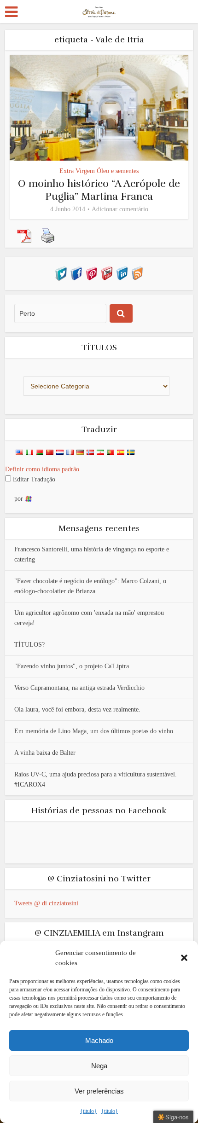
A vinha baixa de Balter (45, 752)
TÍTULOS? (29, 644)
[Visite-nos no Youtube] (106, 272)
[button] (184, 957)
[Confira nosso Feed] (137, 272)
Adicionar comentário (120, 209)
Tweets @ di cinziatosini (46, 903)
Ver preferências (99, 1091)
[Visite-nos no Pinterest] (91, 272)
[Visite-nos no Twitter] (61, 272)
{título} (88, 1111)
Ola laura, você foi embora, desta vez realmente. (77, 709)
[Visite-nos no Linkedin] (121, 272)
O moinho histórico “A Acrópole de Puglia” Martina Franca (99, 190)
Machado (99, 1040)
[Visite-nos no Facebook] (76, 272)
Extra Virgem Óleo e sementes (99, 171)
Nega (99, 1066)
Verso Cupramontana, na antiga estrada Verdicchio (79, 687)
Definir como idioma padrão (42, 469)
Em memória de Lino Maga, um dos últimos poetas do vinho (93, 731)
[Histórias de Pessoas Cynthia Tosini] (99, 10)
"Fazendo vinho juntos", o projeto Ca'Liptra (71, 666)
